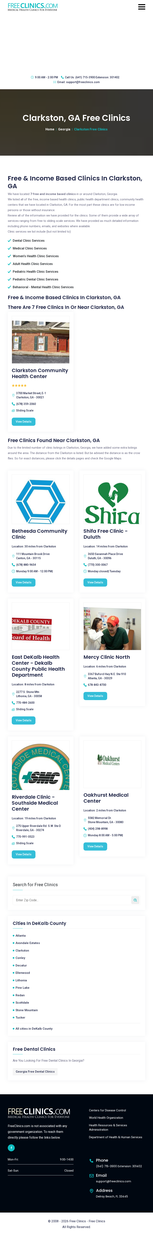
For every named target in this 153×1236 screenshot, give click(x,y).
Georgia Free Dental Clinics (35, 1071)
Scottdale (22, 1002)
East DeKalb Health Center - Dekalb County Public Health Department (38, 666)
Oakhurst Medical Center (105, 798)
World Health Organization (106, 1118)
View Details (23, 421)
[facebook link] (11, 1147)
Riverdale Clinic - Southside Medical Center (35, 803)
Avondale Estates (28, 943)
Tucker (20, 1017)
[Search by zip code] (135, 900)
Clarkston (22, 950)
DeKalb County (49, 923)
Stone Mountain (27, 1010)
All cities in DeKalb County (34, 1028)
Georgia (64, 129)
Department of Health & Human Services (115, 1137)
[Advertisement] (76, 43)
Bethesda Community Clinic (39, 534)
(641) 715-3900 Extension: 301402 (97, 77)
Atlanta (21, 935)
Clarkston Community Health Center (40, 373)
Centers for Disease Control (107, 1110)
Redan (20, 995)
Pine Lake (22, 988)
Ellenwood (23, 973)
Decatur (21, 965)
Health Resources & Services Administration (108, 1127)
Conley (20, 958)
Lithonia (21, 980)
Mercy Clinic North (106, 657)
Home (49, 129)
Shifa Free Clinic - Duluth (105, 534)
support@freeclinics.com (83, 82)
